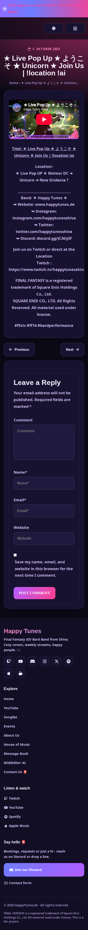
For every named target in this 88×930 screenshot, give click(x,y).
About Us (11, 735)
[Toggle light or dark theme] (53, 28)
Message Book (16, 753)
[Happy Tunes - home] (9, 28)
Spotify (14, 816)
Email (20, 499)
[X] (56, 661)
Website (21, 527)
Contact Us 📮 (15, 771)
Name (20, 472)
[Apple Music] (9, 673)
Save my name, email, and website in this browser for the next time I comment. (44, 568)
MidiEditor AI (15, 762)
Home (13, 83)
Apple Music (18, 825)
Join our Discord (27, 870)
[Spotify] (68, 661)
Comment (23, 420)
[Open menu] (75, 28)
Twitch (14, 798)
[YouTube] (21, 661)
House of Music (17, 744)
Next (69, 349)
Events (9, 726)
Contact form (19, 882)
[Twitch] (9, 661)
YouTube (11, 707)
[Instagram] (45, 661)
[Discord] (33, 661)
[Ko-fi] (21, 673)
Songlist (10, 717)
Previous (22, 349)
